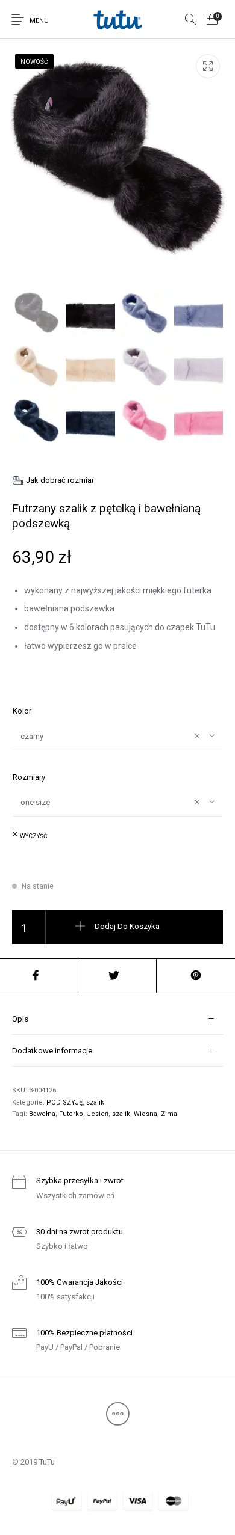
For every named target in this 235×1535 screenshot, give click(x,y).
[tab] (117, 1019)
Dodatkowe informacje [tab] (52, 1050)
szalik (121, 1114)
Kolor (22, 710)
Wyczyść (34, 836)
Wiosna (145, 1114)
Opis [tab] (20, 1018)
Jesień (97, 1114)
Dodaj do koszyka (127, 926)
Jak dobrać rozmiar (60, 480)
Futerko (71, 1114)
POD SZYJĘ (64, 1102)
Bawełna (42, 1114)
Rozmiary (29, 777)
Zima (169, 1114)
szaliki (96, 1102)
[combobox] (117, 736)
